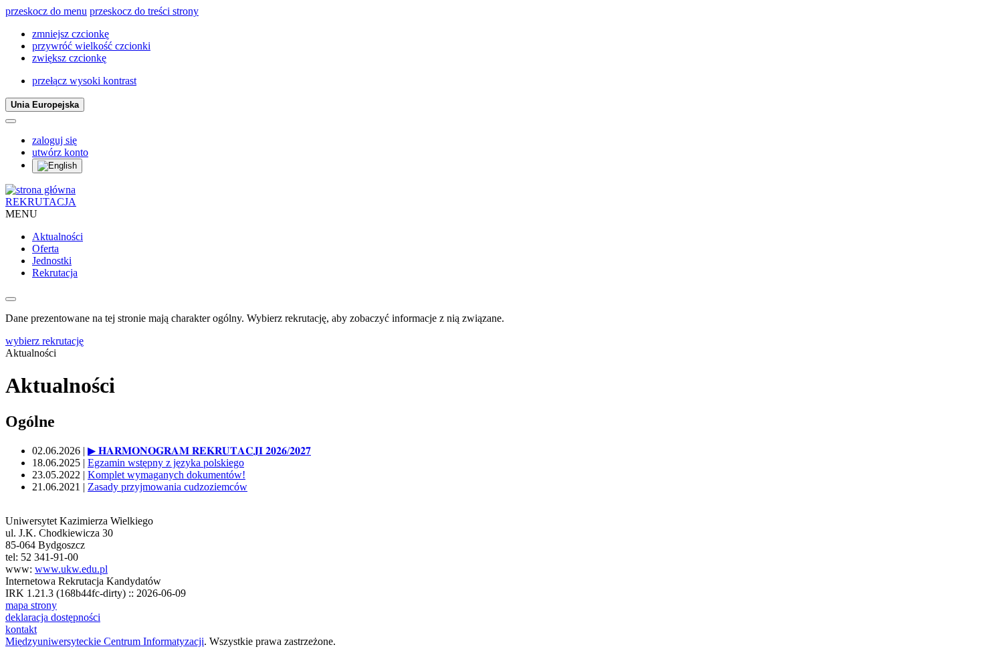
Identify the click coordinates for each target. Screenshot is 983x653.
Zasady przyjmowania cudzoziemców (167, 486)
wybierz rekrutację (44, 341)
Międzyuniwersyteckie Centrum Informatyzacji (104, 641)
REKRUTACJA (40, 201)
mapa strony (31, 605)
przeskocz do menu (46, 11)
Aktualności (57, 236)
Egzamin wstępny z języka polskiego (166, 462)
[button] (70, 33)
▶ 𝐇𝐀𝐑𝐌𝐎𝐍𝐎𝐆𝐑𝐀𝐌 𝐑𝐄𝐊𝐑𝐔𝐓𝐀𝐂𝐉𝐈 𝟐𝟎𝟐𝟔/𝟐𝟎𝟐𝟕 (199, 450)
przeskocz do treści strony (144, 11)
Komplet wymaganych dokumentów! (166, 474)
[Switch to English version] (57, 166)
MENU (21, 213)
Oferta (45, 248)
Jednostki (52, 260)
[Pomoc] (10, 121)
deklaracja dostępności (52, 617)
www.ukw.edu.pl (71, 569)
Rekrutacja (55, 272)
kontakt (21, 629)
